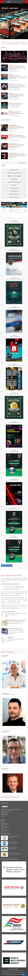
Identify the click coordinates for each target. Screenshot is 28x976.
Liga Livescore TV (14, 197)
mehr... (15, 78)
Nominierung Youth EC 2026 (14, 112)
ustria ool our (14, 176)
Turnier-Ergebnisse (14, 188)
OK (23, 974)
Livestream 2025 (14, 170)
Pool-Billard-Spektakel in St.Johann (15, 94)
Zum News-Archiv (22, 163)
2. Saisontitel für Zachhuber (14, 75)
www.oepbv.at (4, 830)
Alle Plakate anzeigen (7, 565)
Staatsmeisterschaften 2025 (14, 173)
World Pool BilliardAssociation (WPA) (12, 848)
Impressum (19, 974)
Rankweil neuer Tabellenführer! (14, 53)
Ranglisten (14, 185)
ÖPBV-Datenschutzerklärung (10, 974)
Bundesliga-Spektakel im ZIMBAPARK (16, 154)
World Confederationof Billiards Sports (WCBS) (14, 853)
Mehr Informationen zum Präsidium (9, 797)
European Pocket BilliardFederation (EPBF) (13, 842)
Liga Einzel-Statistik (14, 194)
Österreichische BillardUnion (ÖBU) (13, 837)
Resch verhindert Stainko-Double (15, 103)
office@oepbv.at (4, 824)
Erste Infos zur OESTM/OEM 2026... (11, 43)
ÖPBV (9, 2)
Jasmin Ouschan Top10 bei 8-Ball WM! (16, 66)
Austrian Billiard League (14, 182)
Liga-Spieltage (14, 191)
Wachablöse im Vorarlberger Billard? (16, 144)
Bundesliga (14, 179)
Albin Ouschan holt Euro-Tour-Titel (15, 84)
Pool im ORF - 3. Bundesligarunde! (15, 135)
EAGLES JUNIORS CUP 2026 (14, 126)
